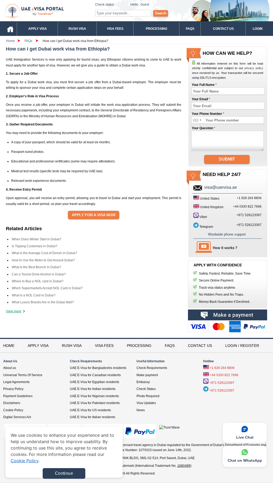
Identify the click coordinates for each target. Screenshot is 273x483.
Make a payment (227, 314)
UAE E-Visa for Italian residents (92, 417)
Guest (144, 4)
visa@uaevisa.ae (220, 187)
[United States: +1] (195, 120)
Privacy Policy (13, 389)
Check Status (146, 389)
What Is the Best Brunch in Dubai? (36, 267)
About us (9, 368)
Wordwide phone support (227, 234)
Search (160, 13)
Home (10, 41)
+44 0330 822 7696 (224, 375)
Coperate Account (227, 327)
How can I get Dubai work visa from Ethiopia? (75, 41)
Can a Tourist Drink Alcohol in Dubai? (39, 274)
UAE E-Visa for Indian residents (92, 389)
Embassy (143, 382)
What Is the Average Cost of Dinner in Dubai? (44, 253)
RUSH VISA (72, 345)
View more (13, 311)
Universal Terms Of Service (22, 375)
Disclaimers (11, 403)
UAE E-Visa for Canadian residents (95, 375)
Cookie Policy (13, 410)
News (140, 410)
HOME (8, 345)
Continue (64, 473)
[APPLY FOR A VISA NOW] (93, 215)
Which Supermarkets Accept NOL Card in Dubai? (47, 288)
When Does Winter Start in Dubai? (36, 239)
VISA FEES (104, 345)
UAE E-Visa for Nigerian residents (94, 396)
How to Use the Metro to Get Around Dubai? (43, 260)
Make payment (147, 375)
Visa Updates (146, 403)
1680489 (183, 466)
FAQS (170, 345)
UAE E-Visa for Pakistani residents (95, 403)
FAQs (28, 41)
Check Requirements (151, 368)
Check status (104, 4)
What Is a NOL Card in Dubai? (33, 295)
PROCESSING (139, 345)
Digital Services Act (17, 417)
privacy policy (253, 68)
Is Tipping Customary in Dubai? (34, 246)
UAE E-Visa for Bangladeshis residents (98, 368)
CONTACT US (200, 345)
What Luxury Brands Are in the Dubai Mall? (43, 302)
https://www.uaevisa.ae (46, 10)
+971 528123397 (249, 215)
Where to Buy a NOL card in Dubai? (37, 281)
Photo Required (147, 396)
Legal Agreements (16, 382)
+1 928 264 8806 (222, 368)
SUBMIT (227, 159)
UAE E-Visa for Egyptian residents (94, 382)
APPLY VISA (38, 345)
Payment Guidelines (18, 396)
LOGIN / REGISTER (242, 345)
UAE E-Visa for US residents (90, 410)
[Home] (10, 28)
